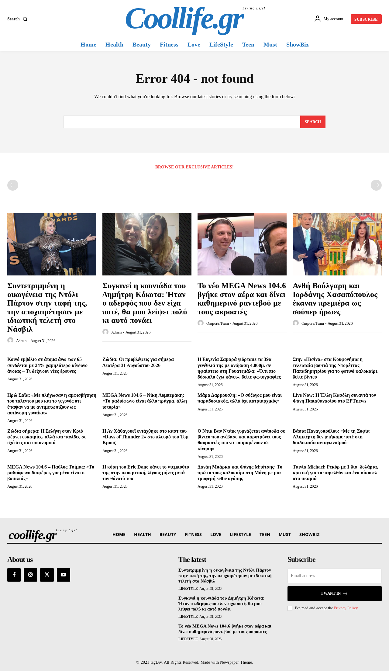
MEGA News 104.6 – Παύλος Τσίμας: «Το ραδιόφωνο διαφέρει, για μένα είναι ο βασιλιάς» (50, 472)
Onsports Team (217, 323)
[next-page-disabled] (376, 185)
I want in (331, 593)
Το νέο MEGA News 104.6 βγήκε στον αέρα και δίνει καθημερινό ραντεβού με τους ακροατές (242, 298)
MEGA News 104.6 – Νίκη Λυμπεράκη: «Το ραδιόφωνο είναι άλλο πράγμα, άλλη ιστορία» (144, 401)
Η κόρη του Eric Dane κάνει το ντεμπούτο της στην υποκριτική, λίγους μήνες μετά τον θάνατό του (145, 472)
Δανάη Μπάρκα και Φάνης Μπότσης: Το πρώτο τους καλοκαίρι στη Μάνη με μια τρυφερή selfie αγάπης (240, 472)
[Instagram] (30, 575)
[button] (18, 19)
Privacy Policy (346, 608)
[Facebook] (14, 575)
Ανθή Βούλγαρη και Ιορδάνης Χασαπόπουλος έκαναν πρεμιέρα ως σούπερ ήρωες (335, 298)
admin (21, 340)
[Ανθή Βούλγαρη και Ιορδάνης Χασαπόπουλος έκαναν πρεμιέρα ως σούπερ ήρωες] (337, 244)
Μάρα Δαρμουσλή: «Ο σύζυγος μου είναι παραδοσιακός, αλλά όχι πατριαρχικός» (240, 398)
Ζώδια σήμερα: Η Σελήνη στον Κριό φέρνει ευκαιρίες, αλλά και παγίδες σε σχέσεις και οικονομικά (46, 436)
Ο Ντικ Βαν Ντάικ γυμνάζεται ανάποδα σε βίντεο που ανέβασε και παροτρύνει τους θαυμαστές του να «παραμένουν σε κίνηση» (241, 439)
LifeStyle (188, 588)
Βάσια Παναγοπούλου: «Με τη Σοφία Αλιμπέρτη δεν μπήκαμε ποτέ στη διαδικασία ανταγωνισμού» (331, 436)
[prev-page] (12, 185)
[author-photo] (11, 340)
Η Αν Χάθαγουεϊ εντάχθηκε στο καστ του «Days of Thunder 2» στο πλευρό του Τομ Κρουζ (145, 436)
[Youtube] (63, 575)
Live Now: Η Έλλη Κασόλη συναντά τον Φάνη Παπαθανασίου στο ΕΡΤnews (334, 398)
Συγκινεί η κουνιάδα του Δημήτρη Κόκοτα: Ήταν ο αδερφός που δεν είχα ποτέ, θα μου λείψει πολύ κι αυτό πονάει (144, 303)
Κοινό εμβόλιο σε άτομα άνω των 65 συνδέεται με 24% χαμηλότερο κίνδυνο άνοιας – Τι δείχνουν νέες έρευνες (47, 365)
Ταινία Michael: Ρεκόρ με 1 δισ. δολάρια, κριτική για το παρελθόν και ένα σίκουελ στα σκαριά (335, 472)
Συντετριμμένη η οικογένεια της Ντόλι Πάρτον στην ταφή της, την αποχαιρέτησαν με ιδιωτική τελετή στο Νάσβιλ (47, 307)
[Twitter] (46, 575)
